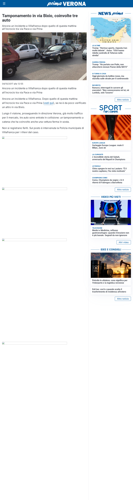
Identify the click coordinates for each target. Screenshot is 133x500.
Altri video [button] (124, 242)
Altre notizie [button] (123, 99)
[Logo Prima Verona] (66, 3)
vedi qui (48, 102)
